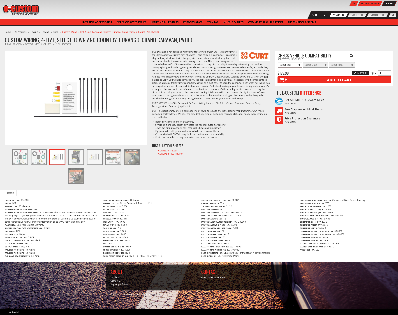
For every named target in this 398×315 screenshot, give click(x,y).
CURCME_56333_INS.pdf (170, 153)
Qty (373, 73)
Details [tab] (10, 192)
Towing (34, 31)
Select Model (337, 64)
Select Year (285, 64)
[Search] (393, 15)
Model (375, 15)
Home (8, 31)
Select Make (311, 64)
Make (355, 15)
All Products (21, 31)
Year (336, 15)
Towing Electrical (50, 31)
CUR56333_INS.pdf (167, 150)
